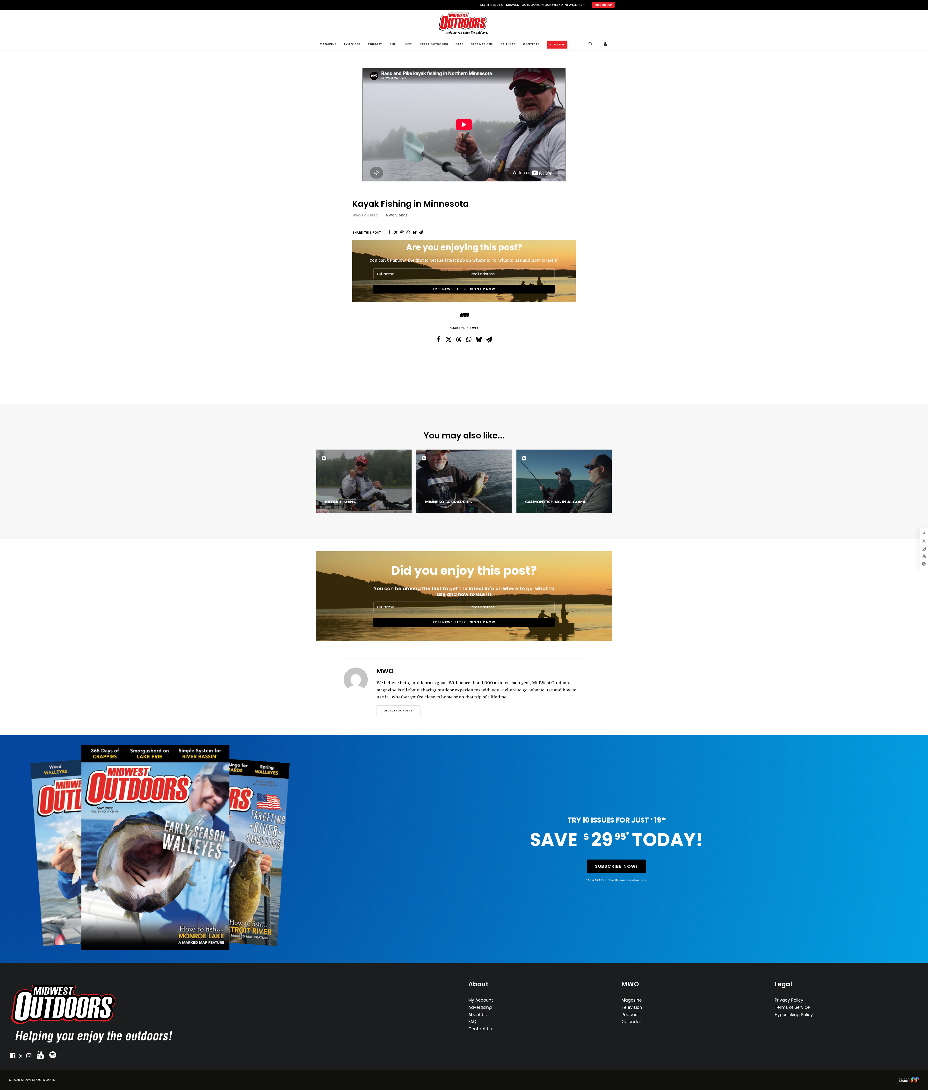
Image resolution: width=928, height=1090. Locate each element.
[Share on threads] (402, 232)
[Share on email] (421, 232)
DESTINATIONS (482, 44)
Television (632, 1007)
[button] (12, 1057)
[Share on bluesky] (414, 232)
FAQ (472, 1022)
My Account (480, 1000)
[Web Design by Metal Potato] (909, 1081)
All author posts (398, 710)
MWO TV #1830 (364, 215)
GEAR (459, 44)
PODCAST (375, 44)
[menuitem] (328, 43)
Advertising (480, 1007)
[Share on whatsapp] (408, 232)
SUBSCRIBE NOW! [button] (616, 866)
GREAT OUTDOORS (433, 44)
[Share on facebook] (389, 232)
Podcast (630, 1015)
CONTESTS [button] (531, 44)
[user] (605, 43)
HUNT (408, 44)
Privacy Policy (789, 1000)
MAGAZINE (328, 44)
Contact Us (480, 1029)
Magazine (632, 1000)
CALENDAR (507, 44)
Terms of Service (792, 1007)
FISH (393, 44)
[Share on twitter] (396, 232)
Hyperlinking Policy (794, 1015)
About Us (477, 1015)
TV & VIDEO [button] (352, 44)
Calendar (631, 1022)
